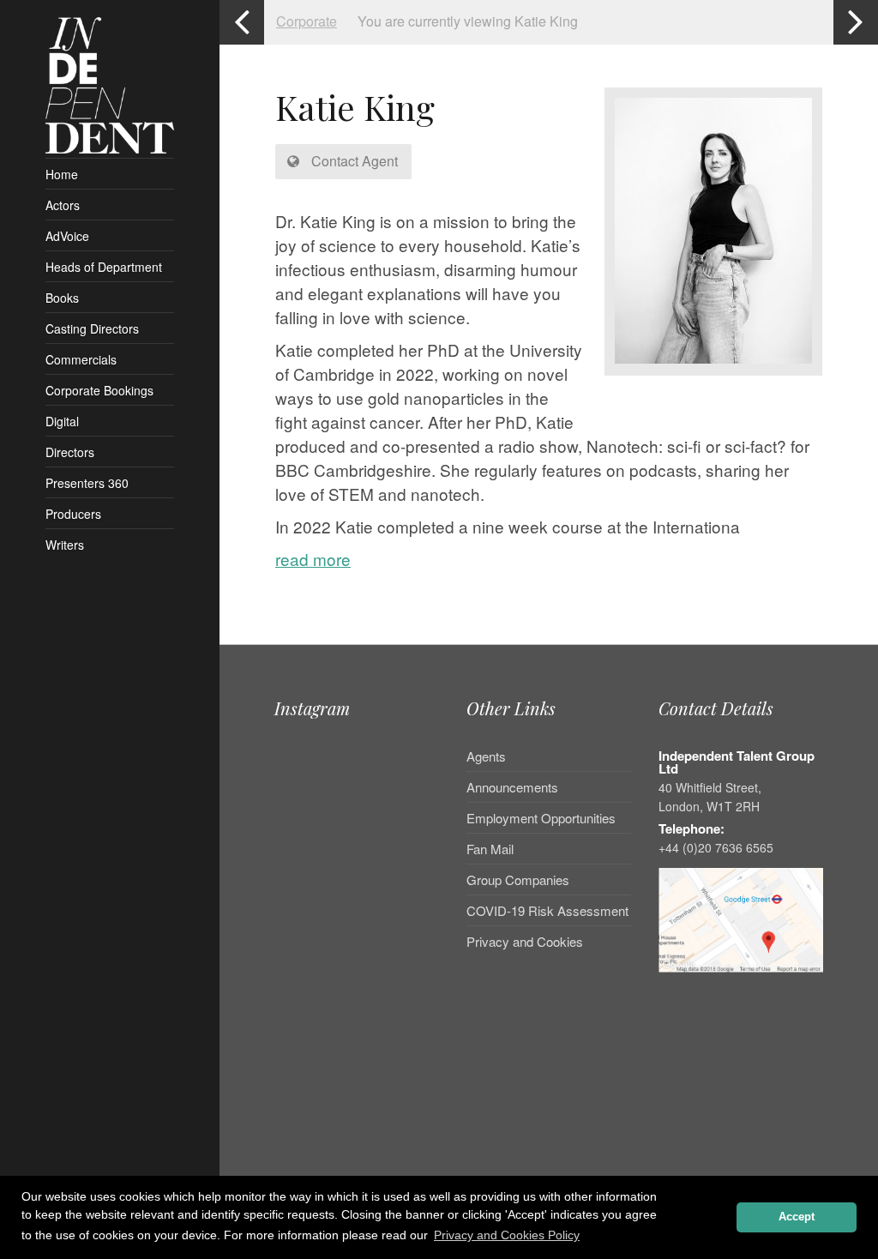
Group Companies (517, 879)
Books (62, 297)
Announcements (512, 787)
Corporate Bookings (99, 390)
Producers (73, 513)
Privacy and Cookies (524, 941)
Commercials (81, 359)
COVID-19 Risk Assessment (547, 910)
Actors (62, 205)
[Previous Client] (242, 22)
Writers (64, 544)
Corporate (306, 21)
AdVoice (67, 235)
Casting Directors (92, 328)
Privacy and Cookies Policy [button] (507, 1235)
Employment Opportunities (541, 818)
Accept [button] (797, 1217)
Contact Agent (353, 161)
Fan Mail (490, 849)
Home (61, 174)
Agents (486, 757)
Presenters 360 (87, 482)
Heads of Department (103, 266)
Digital (62, 421)
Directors (69, 452)
